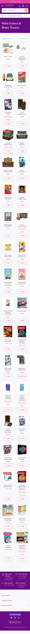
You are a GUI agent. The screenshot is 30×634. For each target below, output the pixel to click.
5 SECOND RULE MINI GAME (8, 198)
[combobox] (15, 10)
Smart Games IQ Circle (22, 458)
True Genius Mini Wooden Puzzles (8, 171)
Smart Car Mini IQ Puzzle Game (8, 485)
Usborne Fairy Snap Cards (22, 283)
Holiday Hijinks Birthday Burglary (22, 341)
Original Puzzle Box (22, 143)
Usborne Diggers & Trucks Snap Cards (7, 284)
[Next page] (19, 566)
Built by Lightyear (22, 627)
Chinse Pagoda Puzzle (22, 113)
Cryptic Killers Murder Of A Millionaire (22, 547)
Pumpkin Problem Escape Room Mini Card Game (22, 487)
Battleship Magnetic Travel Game (8, 397)
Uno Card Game (22, 85)
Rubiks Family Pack (8, 546)
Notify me (22, 376)
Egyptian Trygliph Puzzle (22, 198)
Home (4, 15)
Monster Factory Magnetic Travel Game (8, 312)
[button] (3, 6)
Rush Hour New (22, 311)
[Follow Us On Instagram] (23, 6)
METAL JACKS (8, 56)
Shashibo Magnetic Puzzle (8, 143)
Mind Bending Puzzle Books (8, 225)
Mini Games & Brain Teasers (15, 15)
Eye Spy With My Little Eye (7, 519)
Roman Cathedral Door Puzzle (8, 430)
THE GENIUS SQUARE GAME (8, 458)
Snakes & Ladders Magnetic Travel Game (22, 398)
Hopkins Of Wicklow (12, 627)
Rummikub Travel (8, 113)
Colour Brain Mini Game (22, 519)
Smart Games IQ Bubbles (8, 369)
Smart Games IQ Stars (22, 429)
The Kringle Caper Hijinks (8, 340)
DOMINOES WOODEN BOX (8, 86)
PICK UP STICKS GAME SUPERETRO (22, 58)
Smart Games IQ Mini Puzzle (8, 255)
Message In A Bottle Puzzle (22, 369)
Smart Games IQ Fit (22, 171)
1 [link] (10, 566)
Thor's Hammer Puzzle (22, 225)
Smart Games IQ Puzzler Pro (22, 255)
